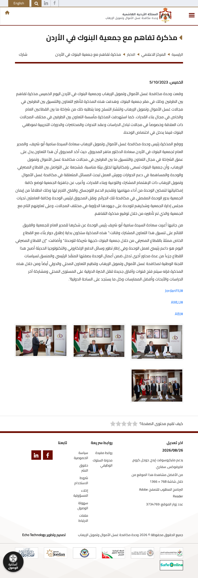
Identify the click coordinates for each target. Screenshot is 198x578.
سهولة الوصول (83, 506)
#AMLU (177, 302)
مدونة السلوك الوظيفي (103, 463)
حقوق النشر (83, 468)
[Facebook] (54, 3)
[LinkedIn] (35, 456)
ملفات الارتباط (83, 518)
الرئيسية (177, 54)
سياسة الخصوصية (81, 455)
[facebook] (47, 456)
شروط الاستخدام (81, 480)
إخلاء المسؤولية (80, 493)
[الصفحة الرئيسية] (7, 12)
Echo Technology (34, 535)
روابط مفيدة (104, 452)
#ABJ (179, 313)
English (19, 3)
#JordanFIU (174, 290)
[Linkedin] (46, 3)
